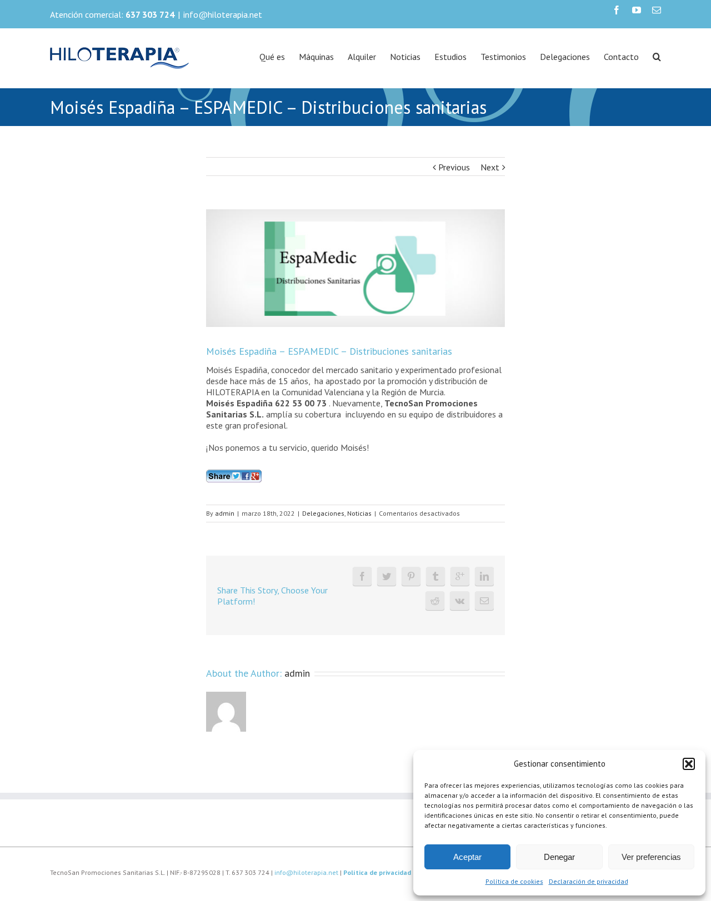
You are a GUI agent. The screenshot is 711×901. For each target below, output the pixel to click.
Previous (454, 167)
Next (489, 167)
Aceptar (467, 857)
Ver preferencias (651, 857)
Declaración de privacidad (588, 881)
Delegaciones (323, 513)
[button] (688, 763)
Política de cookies (514, 881)
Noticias (359, 513)
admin (224, 513)
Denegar (559, 857)
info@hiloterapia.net (222, 14)
